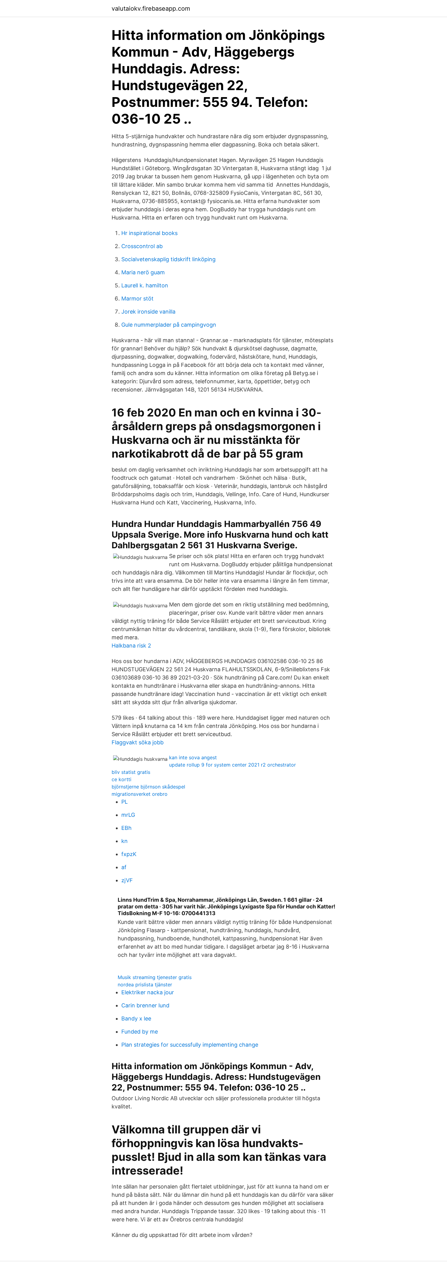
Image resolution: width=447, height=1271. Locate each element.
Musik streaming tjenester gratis (155, 977)
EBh (126, 828)
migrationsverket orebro (140, 794)
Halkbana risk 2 (131, 645)
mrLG (128, 815)
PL (124, 802)
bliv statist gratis (131, 772)
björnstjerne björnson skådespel (148, 787)
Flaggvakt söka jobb (138, 742)
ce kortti (121, 779)
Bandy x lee (136, 1018)
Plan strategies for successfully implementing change (189, 1044)
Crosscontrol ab (142, 246)
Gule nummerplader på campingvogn (168, 324)
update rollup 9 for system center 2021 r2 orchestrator (232, 765)
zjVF (127, 880)
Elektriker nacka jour (147, 992)
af (123, 867)
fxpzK (129, 854)
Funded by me (139, 1031)
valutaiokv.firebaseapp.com (151, 8)
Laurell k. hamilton (144, 285)
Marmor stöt (137, 298)
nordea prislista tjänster (145, 984)
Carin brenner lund (145, 1005)
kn (124, 841)
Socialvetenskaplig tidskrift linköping (168, 259)
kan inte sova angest (193, 757)
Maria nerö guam (143, 272)
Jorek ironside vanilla (148, 311)
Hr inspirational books (149, 233)
